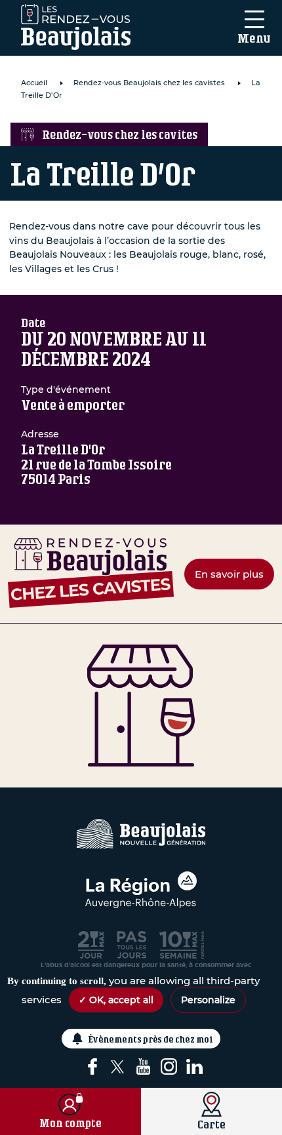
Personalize (208, 1000)
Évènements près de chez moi (151, 1039)
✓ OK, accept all (116, 1000)
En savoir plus (229, 574)
